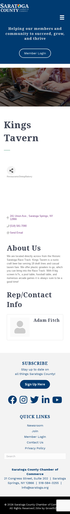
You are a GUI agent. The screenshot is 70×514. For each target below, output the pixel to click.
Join (35, 431)
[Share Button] (11, 170)
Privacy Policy (35, 448)
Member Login (35, 437)
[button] (35, 384)
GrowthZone (53, 508)
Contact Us (35, 442)
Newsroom (35, 425)
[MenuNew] (62, 17)
